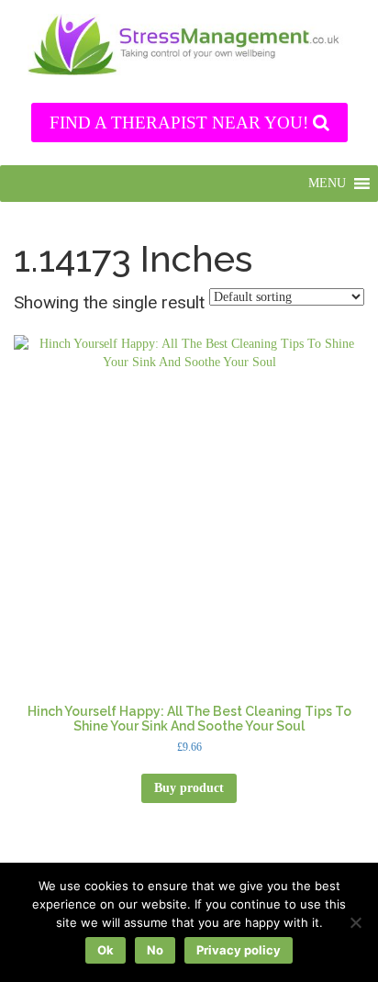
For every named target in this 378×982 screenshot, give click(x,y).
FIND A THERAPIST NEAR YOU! (181, 122)
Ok (105, 950)
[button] (327, 183)
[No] (355, 922)
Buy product (189, 788)
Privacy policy (238, 950)
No (155, 950)
